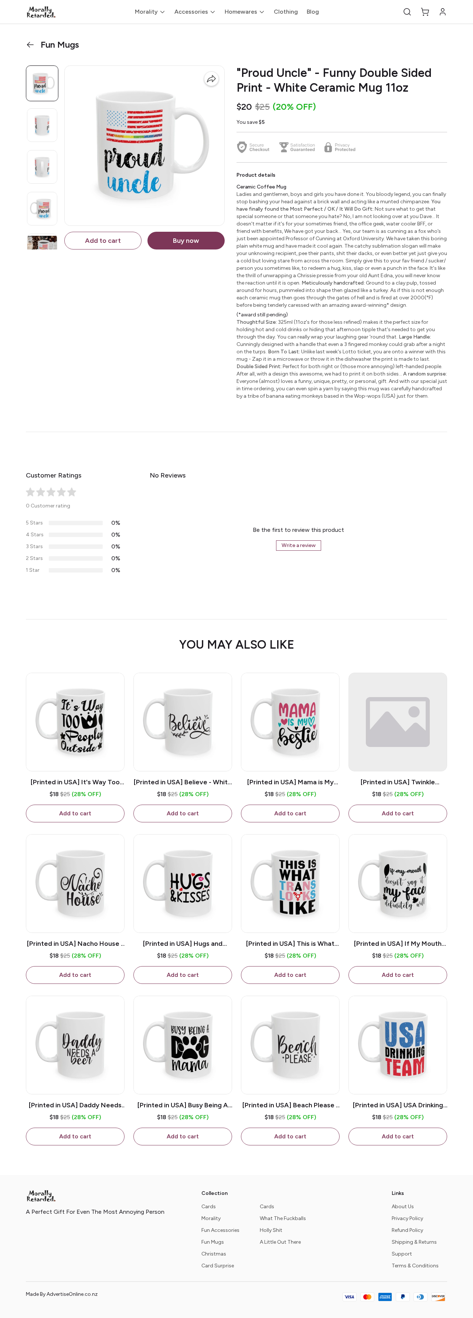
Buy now (186, 241)
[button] (407, 11)
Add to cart (103, 241)
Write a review (299, 545)
